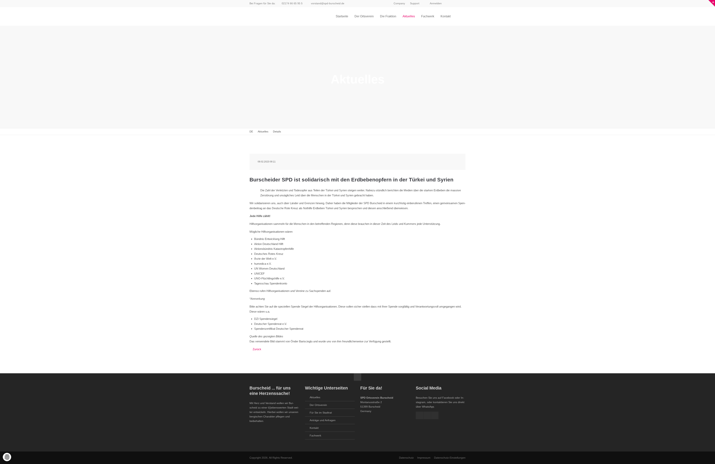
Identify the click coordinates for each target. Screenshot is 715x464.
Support (414, 3)
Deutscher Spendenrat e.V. (270, 323)
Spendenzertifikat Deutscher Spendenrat (278, 328)
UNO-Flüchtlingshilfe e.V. (269, 278)
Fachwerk (315, 435)
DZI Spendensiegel (265, 318)
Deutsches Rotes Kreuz (268, 253)
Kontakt (314, 427)
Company (399, 3)
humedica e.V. (262, 263)
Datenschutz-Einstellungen (449, 457)
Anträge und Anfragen (323, 420)
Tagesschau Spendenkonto (270, 283)
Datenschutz (406, 457)
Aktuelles (315, 397)
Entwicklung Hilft (275, 238)
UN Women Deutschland (269, 268)
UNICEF (259, 273)
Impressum (423, 457)
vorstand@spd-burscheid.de (327, 3)
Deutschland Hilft (273, 244)
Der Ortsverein (318, 404)
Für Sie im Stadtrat (321, 412)
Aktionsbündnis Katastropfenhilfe (274, 248)
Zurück (257, 349)
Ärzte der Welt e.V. (265, 258)
